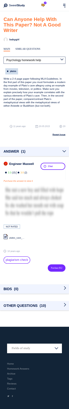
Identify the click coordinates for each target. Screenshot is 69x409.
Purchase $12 (56, 268)
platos (13, 71)
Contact (11, 388)
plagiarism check (17, 260)
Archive (11, 373)
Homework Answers (18, 368)
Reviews (11, 383)
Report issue (59, 134)
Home (10, 363)
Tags (9, 378)
